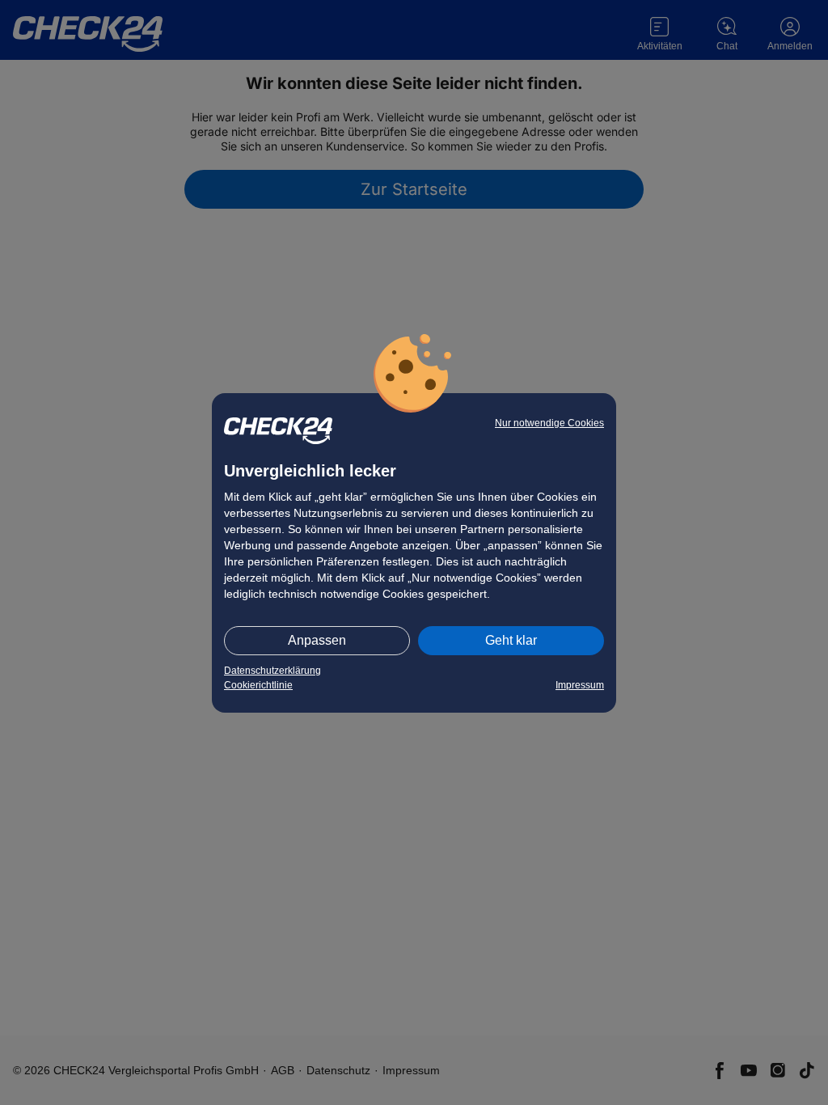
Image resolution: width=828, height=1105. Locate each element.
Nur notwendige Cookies (549, 423)
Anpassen (317, 640)
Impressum (580, 685)
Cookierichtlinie (258, 685)
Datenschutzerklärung (272, 670)
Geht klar (511, 640)
